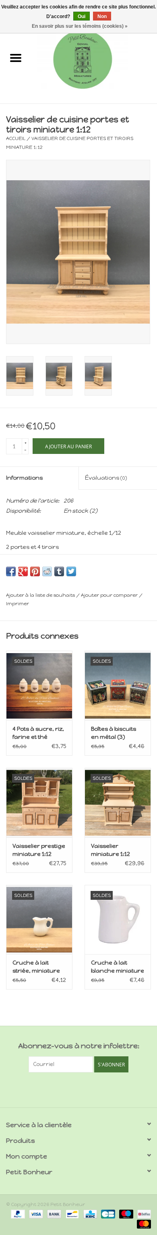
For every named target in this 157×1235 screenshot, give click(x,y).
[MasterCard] (142, 1224)
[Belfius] (142, 1213)
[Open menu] (15, 57)
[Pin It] (35, 571)
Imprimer (17, 603)
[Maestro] (125, 1213)
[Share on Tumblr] (59, 571)
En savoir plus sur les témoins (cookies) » (80, 26)
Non (102, 16)
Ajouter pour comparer (110, 595)
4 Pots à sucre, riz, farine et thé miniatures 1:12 (38, 733)
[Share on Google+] (23, 571)
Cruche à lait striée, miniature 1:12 (36, 967)
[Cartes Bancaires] (107, 1213)
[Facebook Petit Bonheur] (71, 1088)
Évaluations (106, 477)
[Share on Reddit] (47, 571)
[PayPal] (17, 1213)
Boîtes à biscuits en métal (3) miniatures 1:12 (113, 733)
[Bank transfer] (53, 1213)
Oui (81, 16)
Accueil (15, 138)
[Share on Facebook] (11, 571)
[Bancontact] (71, 1213)
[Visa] (35, 1213)
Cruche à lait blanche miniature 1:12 (117, 967)
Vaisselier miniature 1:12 (110, 850)
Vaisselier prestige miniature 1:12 (38, 850)
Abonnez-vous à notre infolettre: (78, 1046)
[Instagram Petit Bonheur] (85, 1088)
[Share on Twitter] (71, 571)
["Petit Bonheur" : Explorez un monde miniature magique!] (94, 59)
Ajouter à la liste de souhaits (41, 595)
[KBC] (89, 1213)
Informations (24, 477)
